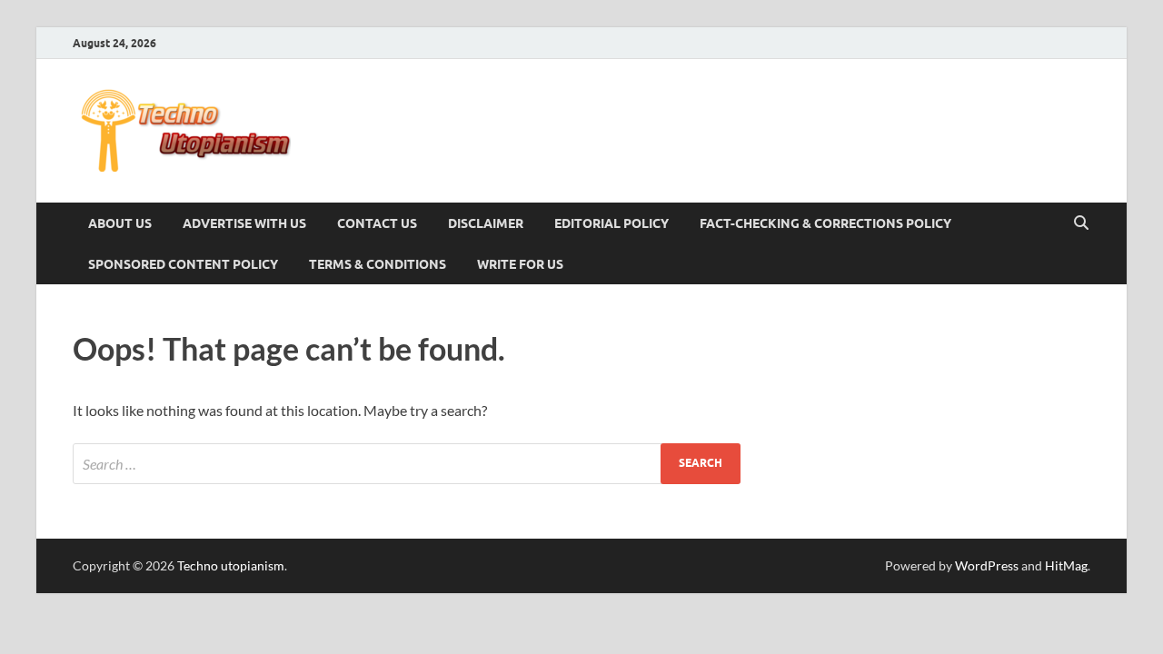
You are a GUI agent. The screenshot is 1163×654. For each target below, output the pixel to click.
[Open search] (1081, 223)
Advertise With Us (244, 223)
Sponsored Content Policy (183, 264)
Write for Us (520, 264)
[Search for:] (407, 463)
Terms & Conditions (377, 264)
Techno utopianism (230, 565)
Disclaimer (485, 223)
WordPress (987, 565)
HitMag (1066, 565)
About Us (120, 223)
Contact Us (377, 223)
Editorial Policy (611, 223)
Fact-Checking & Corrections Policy (825, 223)
